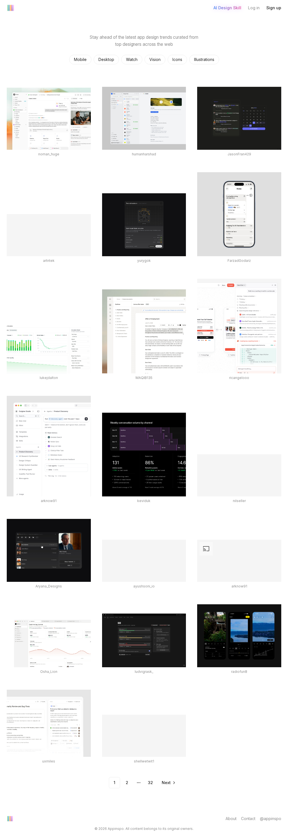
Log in (254, 7)
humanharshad (144, 154)
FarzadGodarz (239, 260)
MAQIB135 (144, 378)
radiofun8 (239, 671)
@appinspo (270, 818)
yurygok (144, 260)
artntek (49, 260)
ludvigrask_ (144, 671)
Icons (177, 59)
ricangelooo (239, 378)
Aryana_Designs (48, 586)
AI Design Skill (227, 7)
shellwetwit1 (144, 761)
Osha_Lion (48, 671)
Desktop (106, 59)
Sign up (273, 7)
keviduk (143, 501)
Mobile (80, 59)
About (231, 818)
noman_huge (48, 154)
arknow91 (49, 501)
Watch (132, 59)
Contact (248, 818)
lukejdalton (49, 378)
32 (150, 782)
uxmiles (48, 761)
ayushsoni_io (144, 586)
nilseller (239, 501)
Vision (155, 59)
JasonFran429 (239, 154)
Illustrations (204, 59)
